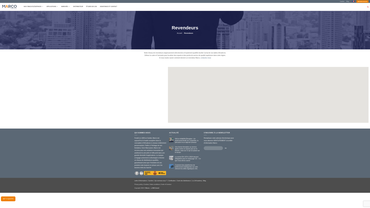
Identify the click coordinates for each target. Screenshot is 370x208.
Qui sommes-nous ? (161, 180)
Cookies (146, 184)
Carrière (342, 1)
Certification (172, 180)
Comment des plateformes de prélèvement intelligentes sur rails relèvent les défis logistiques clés (186, 166)
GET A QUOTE (8, 199)
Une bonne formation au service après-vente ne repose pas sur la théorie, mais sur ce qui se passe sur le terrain (187, 149)
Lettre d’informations (140, 180)
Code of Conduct (166, 184)
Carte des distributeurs (184, 180)
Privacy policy (138, 184)
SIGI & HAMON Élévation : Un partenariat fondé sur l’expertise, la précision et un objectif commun (186, 140)
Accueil (179, 33)
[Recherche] (368, 7)
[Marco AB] (9, 6)
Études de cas (91, 6)
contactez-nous (206, 58)
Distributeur (78, 6)
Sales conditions (155, 184)
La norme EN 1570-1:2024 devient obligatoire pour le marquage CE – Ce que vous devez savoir (188, 158)
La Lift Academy (197, 180)
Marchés (64, 6)
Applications (52, 6)
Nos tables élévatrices (33, 6)
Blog (347, 1)
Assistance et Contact (108, 6)
